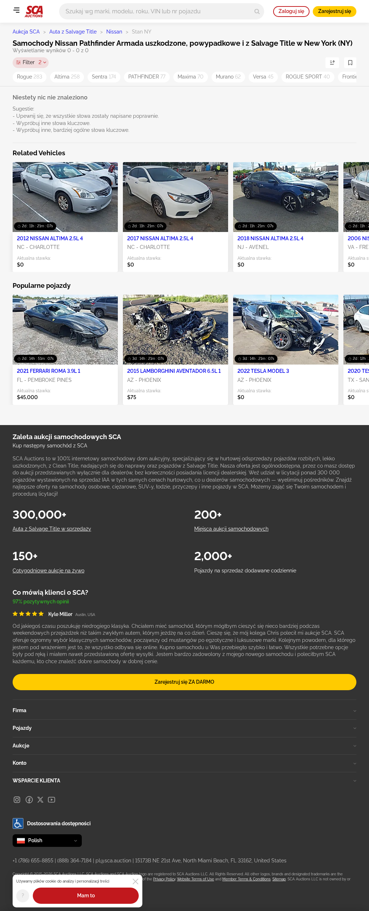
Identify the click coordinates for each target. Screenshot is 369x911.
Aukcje (21, 746)
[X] (40, 800)
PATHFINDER (146, 77)
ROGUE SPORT (308, 77)
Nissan (114, 32)
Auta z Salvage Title (73, 32)
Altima (67, 77)
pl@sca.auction (113, 860)
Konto (19, 763)
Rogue (29, 77)
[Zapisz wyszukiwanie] (350, 62)
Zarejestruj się (334, 11)
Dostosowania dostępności (59, 823)
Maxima (191, 77)
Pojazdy (22, 728)
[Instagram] (17, 799)
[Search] (257, 11)
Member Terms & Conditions (246, 879)
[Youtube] (51, 799)
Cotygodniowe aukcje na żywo (48, 570)
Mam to (86, 895)
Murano (228, 77)
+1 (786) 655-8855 (33, 860)
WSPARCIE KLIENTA (36, 780)
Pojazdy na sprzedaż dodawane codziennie (245, 570)
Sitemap (279, 879)
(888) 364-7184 (74, 860)
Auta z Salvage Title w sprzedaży (52, 529)
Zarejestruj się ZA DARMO (184, 682)
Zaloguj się (291, 11)
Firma (19, 710)
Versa (263, 77)
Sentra (104, 77)
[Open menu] (16, 10)
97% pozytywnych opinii (41, 601)
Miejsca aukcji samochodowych (231, 529)
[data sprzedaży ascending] (332, 62)
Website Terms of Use (195, 879)
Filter (32, 62)
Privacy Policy (164, 879)
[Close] (135, 881)
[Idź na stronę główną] (34, 11)
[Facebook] (29, 799)
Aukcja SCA (26, 32)
